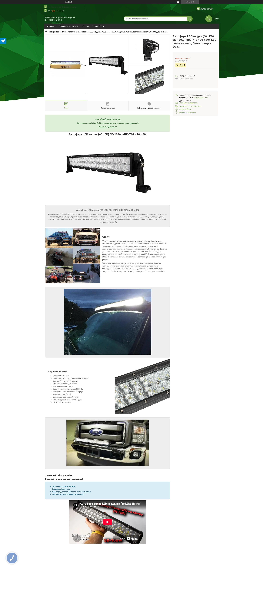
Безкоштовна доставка (188, 103)
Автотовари (73, 32)
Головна (50, 26)
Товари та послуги (67, 26)
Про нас (86, 26)
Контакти (99, 26)
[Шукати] (190, 19)
